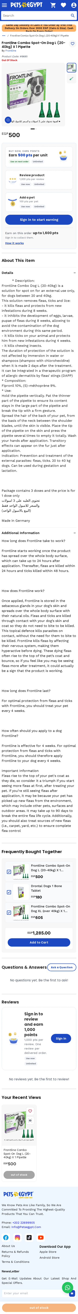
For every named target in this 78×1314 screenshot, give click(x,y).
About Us (8, 1246)
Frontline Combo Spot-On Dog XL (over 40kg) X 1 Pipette (50, 909)
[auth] (74, 5)
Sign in (61, 1038)
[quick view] (30, 1120)
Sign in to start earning (39, 220)
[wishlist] (63, 5)
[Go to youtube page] (41, 1237)
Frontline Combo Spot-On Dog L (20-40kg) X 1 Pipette (50, 868)
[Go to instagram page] (17, 1237)
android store (49, 1257)
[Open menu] (4, 5)
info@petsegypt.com (26, 1227)
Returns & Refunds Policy (15, 1254)
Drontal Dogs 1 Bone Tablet (46, 888)
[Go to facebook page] (6, 1237)
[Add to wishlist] (72, 43)
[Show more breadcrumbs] (4, 36)
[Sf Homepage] (29, 5)
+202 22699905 (23, 1222)
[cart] (53, 5)
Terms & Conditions (15, 1261)
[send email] (72, 1293)
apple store (48, 1251)
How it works (14, 243)
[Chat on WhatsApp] (67, 1287)
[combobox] (39, 15)
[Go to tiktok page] (29, 1237)
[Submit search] (72, 15)
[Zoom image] (8, 120)
